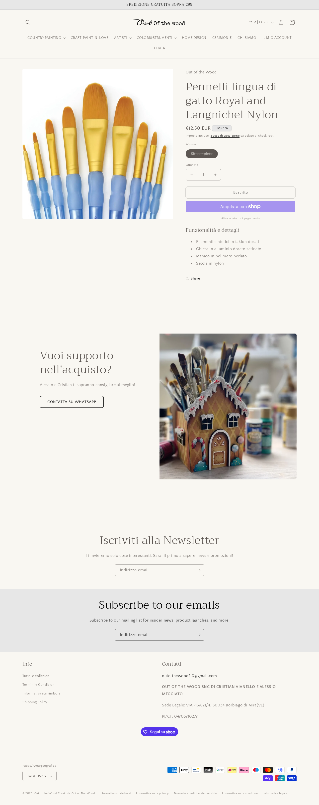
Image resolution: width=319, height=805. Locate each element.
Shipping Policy (34, 702)
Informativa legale (275, 793)
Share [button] (195, 279)
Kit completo (204, 155)
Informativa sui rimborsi (41, 693)
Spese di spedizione (225, 135)
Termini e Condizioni (39, 685)
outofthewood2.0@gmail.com (189, 675)
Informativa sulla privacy (152, 793)
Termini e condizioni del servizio (195, 793)
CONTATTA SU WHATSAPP (71, 402)
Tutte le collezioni (36, 676)
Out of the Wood (45, 793)
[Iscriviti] (198, 570)
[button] (27, 22)
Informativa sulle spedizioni (240, 793)
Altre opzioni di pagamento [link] (240, 218)
